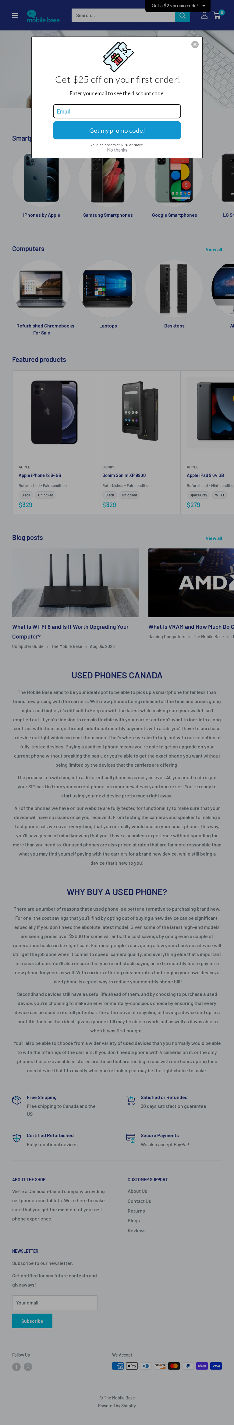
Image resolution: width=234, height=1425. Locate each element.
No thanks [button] (117, 149)
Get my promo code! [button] (117, 130)
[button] (195, 44)
